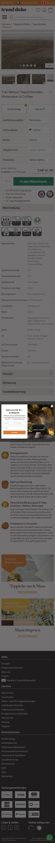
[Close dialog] (52, 406)
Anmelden (14, 432)
